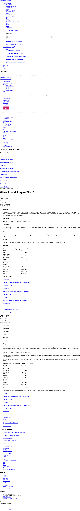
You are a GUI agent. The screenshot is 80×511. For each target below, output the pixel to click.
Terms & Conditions (8, 486)
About (4, 66)
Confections (9, 7)
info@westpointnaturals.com (10, 498)
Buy (4, 91)
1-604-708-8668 (7, 497)
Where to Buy (6, 65)
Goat (10, 509)
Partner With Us (7, 100)
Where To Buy (10, 86)
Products (5, 115)
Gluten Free (9, 14)
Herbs (7, 17)
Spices (7, 26)
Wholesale (5, 478)
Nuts (7, 19)
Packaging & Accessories (12, 21)
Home (1, 187)
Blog (4, 68)
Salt (7, 23)
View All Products (10, 4)
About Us (8, 87)
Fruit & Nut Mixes (10, 11)
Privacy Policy (6, 485)
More (4, 84)
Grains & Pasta (10, 16)
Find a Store (3, 156)
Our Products (6, 3)
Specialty (5, 142)
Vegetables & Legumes (12, 30)
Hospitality (6, 479)
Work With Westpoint (8, 47)
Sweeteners (9, 27)
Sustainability (9, 90)
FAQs (4, 482)
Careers (5, 483)
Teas (7, 28)
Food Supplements (10, 10)
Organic (8, 20)
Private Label (6, 481)
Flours (7, 9)
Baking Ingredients (11, 6)
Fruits (7, 13)
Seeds (7, 24)
